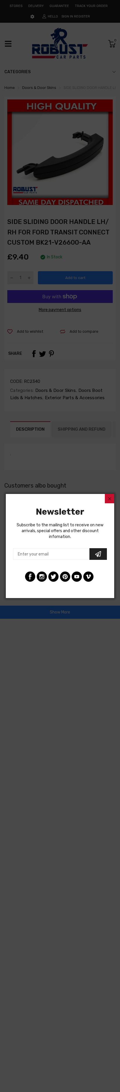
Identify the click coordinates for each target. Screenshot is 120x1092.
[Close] (109, 498)
